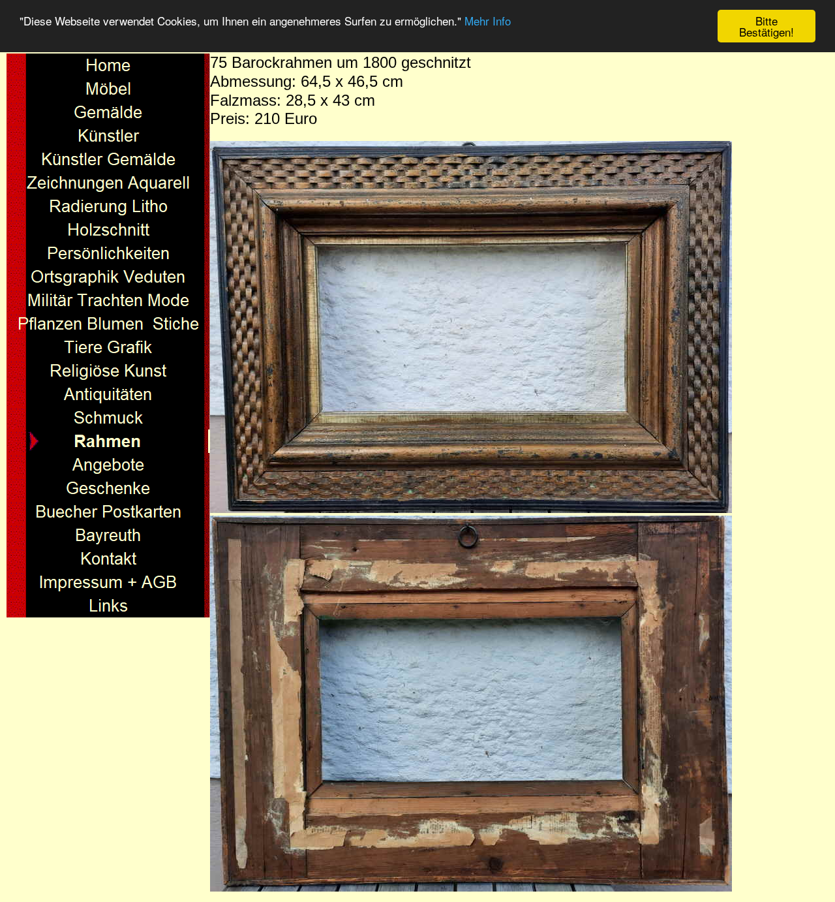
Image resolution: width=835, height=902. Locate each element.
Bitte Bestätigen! (766, 26)
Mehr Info (487, 21)
